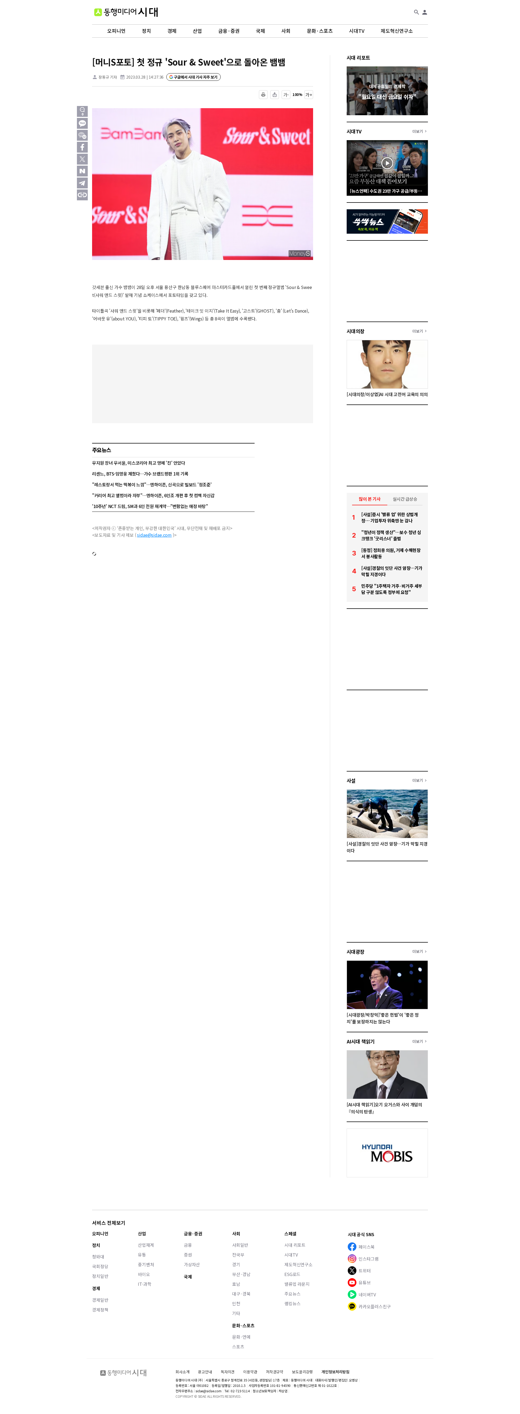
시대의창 (356, 331)
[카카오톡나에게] (82, 135)
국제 (260, 31)
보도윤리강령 (302, 1371)
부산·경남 (241, 1274)
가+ (309, 94)
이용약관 (250, 1372)
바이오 (144, 1274)
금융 (188, 1245)
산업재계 (146, 1245)
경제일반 (100, 1300)
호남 (236, 1284)
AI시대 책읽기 (361, 1041)
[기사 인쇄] (263, 94)
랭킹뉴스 (292, 1303)
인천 (236, 1303)
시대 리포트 (358, 57)
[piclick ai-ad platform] (96, 110)
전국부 (238, 1254)
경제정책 (100, 1309)
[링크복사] (82, 194)
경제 (172, 31)
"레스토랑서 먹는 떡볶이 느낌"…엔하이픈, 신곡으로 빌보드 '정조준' (152, 484)
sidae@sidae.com (154, 535)
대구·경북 (241, 1293)
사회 (286, 31)
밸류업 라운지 (297, 1284)
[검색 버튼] (416, 12)
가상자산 (192, 1264)
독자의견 (228, 1371)
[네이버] (82, 171)
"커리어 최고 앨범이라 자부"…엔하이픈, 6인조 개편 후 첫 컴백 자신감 (153, 495)
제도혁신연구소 (397, 31)
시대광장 (356, 951)
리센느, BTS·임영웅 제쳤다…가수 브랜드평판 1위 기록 (140, 473)
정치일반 (100, 1276)
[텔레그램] (82, 183)
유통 (142, 1254)
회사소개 (182, 1371)
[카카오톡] (82, 123)
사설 (351, 780)
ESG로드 (292, 1274)
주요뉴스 (292, 1293)
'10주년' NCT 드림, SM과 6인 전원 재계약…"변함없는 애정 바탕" (150, 506)
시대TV (357, 31)
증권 (188, 1254)
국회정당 (100, 1266)
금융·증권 (229, 31)
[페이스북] (82, 147)
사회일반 (240, 1245)
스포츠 (238, 1346)
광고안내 (205, 1371)
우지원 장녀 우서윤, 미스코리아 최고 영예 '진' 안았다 (138, 462)
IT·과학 (144, 1284)
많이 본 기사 (370, 499)
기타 (236, 1313)
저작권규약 (274, 1372)
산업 (197, 31)
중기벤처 (146, 1264)
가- (286, 94)
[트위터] (82, 159)
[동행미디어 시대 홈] (126, 12)
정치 (146, 31)
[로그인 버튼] (424, 12)
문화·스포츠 (320, 31)
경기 (236, 1264)
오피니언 (116, 31)
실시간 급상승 (405, 499)
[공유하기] (274, 94)
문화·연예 (241, 1336)
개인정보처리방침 (335, 1372)
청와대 (98, 1256)
